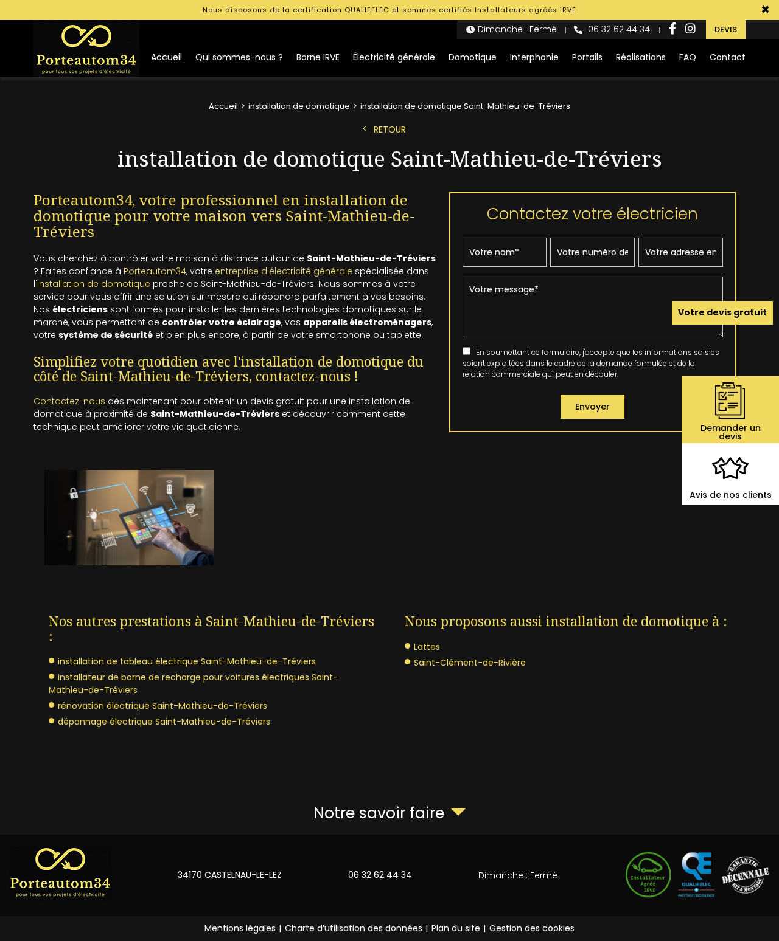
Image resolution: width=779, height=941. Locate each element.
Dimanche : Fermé (517, 29)
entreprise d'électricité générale (283, 271)
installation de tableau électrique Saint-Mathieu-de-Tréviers (187, 661)
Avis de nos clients (731, 495)
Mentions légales (240, 928)
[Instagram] (690, 29)
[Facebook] (672, 29)
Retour (390, 129)
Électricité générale (394, 57)
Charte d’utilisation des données (353, 928)
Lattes (427, 647)
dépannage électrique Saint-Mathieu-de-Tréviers (164, 721)
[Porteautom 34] (86, 48)
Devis (725, 29)
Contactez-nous (69, 401)
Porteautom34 (155, 271)
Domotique (473, 57)
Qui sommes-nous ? (239, 57)
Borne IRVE (318, 57)
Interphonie (534, 57)
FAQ (687, 57)
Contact (728, 57)
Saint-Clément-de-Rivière (470, 663)
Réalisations (641, 57)
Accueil (166, 57)
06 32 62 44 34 (617, 29)
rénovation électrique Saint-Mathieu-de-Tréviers (162, 706)
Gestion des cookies (532, 928)
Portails (587, 57)
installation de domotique (93, 284)
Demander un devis (730, 432)
